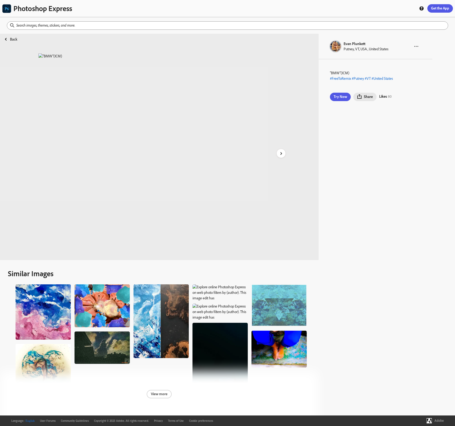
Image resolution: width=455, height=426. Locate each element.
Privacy (158, 421)
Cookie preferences (201, 421)
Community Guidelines (75, 421)
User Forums (48, 421)
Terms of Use (176, 421)
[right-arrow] (281, 153)
